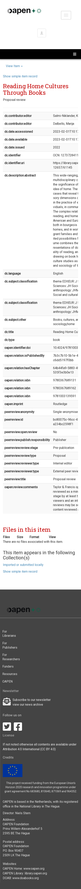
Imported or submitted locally (23, 565)
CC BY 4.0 (48, 749)
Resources (9, 674)
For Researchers (9, 657)
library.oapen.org (36, 873)
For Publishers (9, 645)
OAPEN (7, 681)
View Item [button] (13, 66)
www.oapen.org (33, 868)
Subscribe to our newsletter (32, 700)
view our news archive (28, 704)
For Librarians (9, 634)
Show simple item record (20, 76)
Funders (8, 666)
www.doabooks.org (25, 878)
